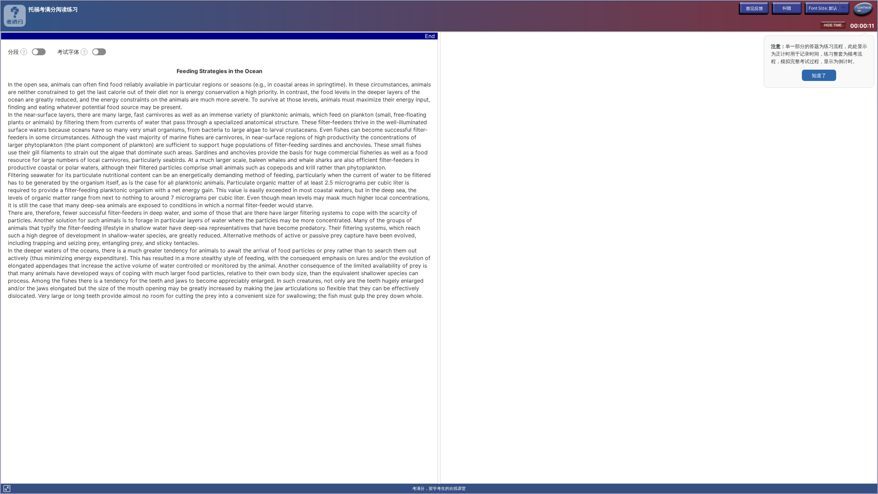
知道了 (819, 75)
